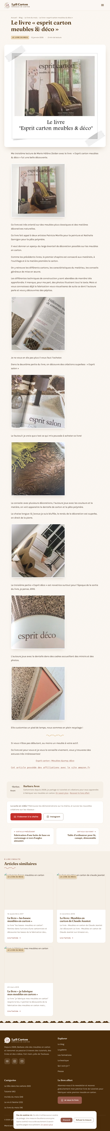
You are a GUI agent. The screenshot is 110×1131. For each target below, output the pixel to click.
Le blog (61, 1044)
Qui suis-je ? (63, 1066)
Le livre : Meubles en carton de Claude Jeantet (75, 919)
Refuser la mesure (83, 1120)
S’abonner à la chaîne (27, 816)
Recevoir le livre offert (79, 793)
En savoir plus (62, 793)
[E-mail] (22, 1061)
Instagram (55, 816)
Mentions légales (12, 1125)
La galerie (62, 1049)
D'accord (66, 1120)
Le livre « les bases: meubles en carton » (19, 919)
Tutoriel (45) (9, 1091)
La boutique (63, 1060)
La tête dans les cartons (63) (17, 1086)
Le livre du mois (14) (13, 1107)
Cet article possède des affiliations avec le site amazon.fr (50, 767)
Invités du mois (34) (13, 1097)
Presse (61, 1071)
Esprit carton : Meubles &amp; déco (55, 760)
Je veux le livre (71, 1100)
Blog (21, 18)
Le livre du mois (31, 18)
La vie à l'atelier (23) (13, 1102)
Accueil (14, 18)
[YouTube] (7, 1061)
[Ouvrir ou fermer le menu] (102, 5)
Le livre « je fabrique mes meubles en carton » (22, 993)
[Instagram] (15, 1061)
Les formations (65, 1055)
